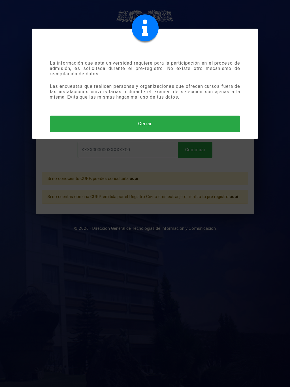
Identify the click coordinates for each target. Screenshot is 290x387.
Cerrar (145, 123)
